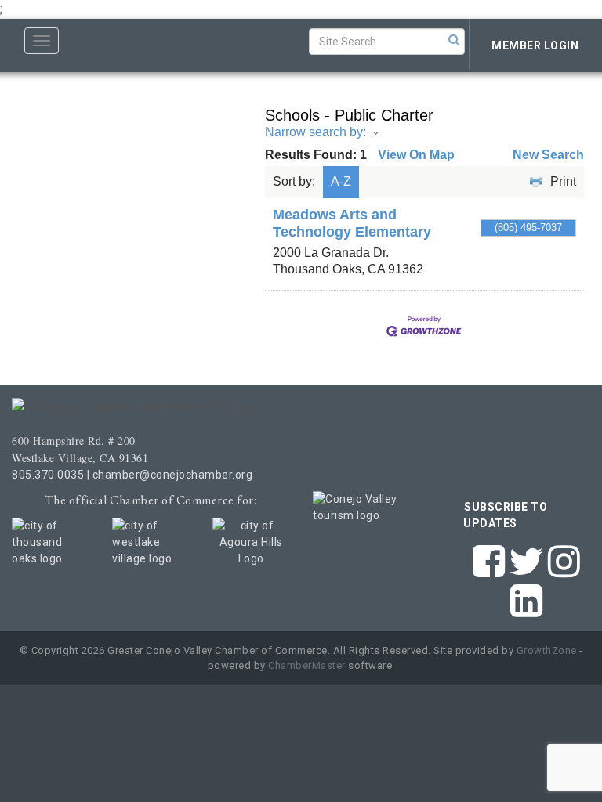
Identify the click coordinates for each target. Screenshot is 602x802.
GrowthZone (547, 650)
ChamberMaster (307, 665)
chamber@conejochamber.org (172, 474)
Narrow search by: (315, 132)
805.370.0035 (48, 474)
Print (563, 181)
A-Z (341, 181)
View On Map (416, 154)
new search (548, 154)
